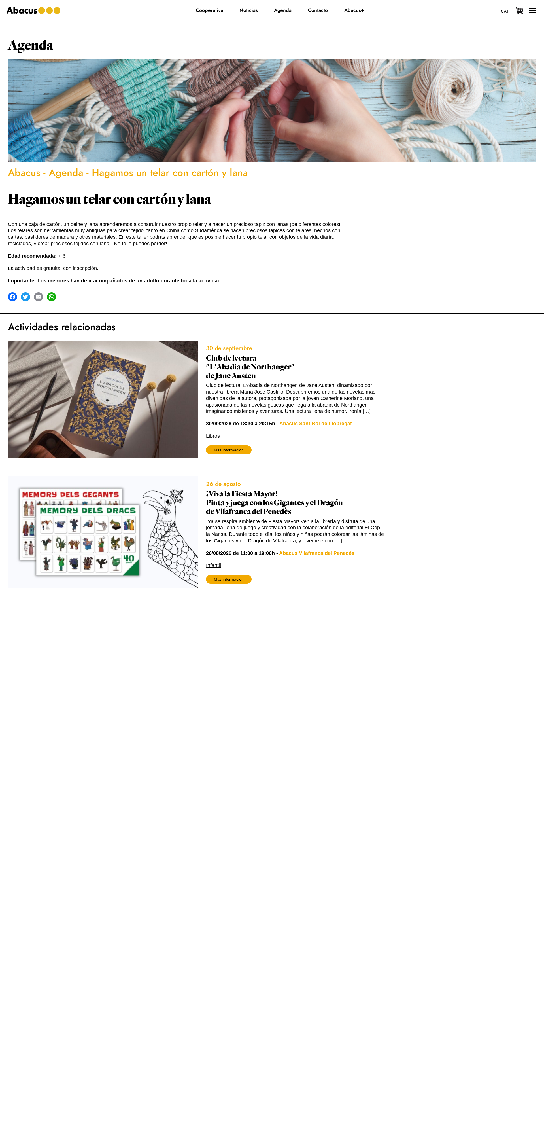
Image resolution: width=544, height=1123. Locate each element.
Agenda (30, 45)
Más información (229, 450)
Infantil (213, 565)
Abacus (24, 173)
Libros (213, 436)
